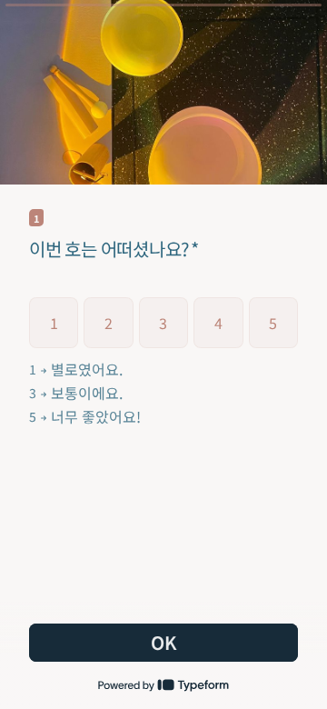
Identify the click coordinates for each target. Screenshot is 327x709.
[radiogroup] (163, 361)
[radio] (53, 322)
